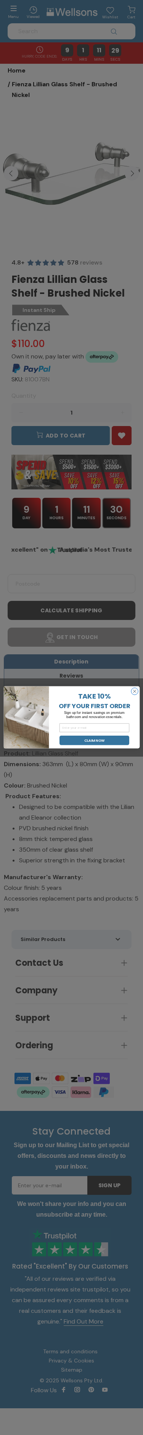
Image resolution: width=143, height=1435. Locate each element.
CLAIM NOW (94, 740)
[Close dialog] (134, 691)
